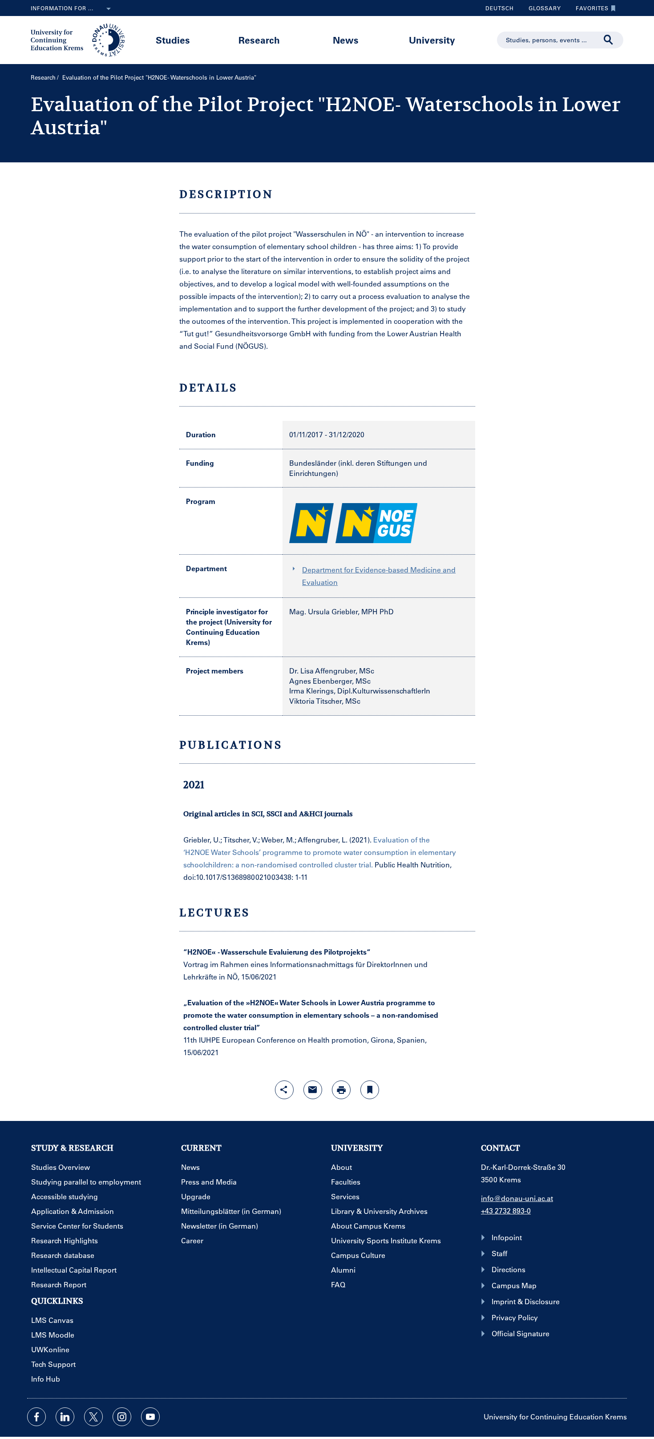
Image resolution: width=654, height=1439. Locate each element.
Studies (173, 40)
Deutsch (499, 8)
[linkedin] (65, 1416)
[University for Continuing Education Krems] (78, 39)
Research (259, 40)
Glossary (541, 10)
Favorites (589, 10)
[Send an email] (312, 1089)
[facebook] (36, 1416)
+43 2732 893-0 (506, 1210)
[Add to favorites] (369, 1089)
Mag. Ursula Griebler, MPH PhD (341, 611)
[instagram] (122, 1416)
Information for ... (62, 8)
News (346, 40)
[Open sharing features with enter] (284, 1089)
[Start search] (609, 40)
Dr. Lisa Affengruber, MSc (331, 670)
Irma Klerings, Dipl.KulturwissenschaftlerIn (359, 690)
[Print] (341, 1089)
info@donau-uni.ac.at (517, 1198)
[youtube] (150, 1416)
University (432, 40)
